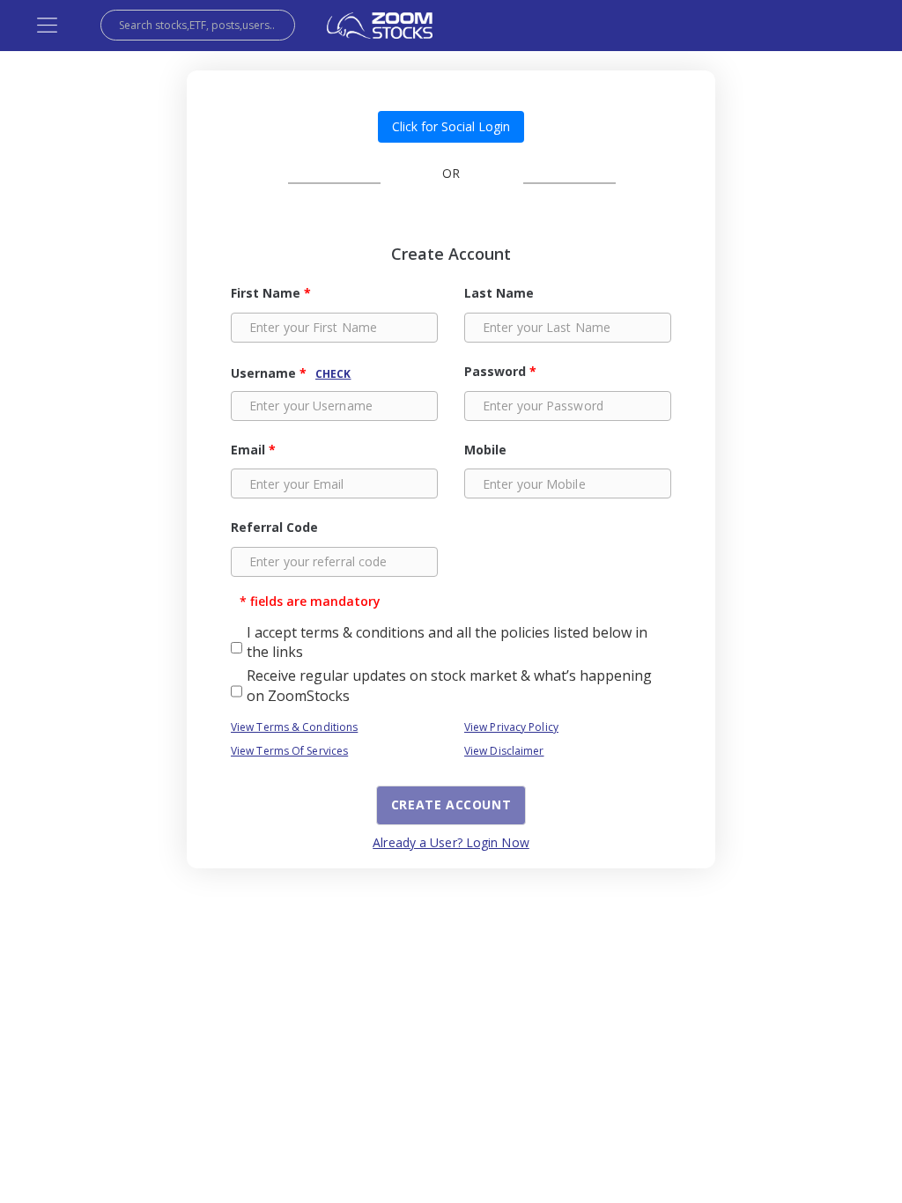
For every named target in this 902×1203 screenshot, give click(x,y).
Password (500, 371)
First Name (271, 292)
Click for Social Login (451, 126)
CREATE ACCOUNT (451, 804)
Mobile (485, 449)
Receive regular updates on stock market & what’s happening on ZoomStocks (449, 685)
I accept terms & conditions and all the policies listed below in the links (447, 642)
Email (253, 449)
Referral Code (274, 527)
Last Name (499, 292)
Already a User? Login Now (451, 842)
